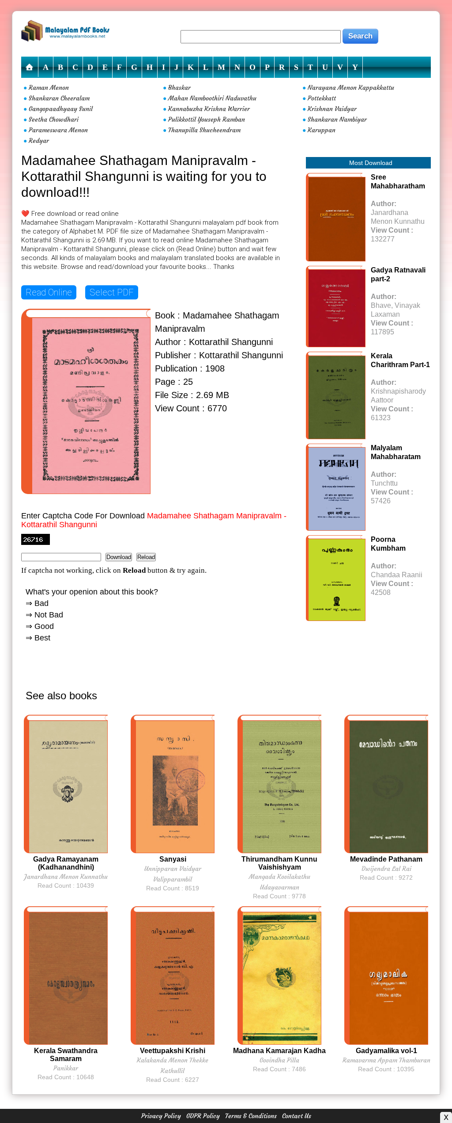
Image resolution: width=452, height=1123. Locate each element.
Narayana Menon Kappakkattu (351, 88)
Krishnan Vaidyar (332, 109)
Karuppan (321, 130)
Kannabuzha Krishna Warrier (209, 109)
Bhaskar (179, 88)
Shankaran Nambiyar (337, 119)
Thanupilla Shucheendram (204, 130)
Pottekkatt (322, 98)
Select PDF (112, 292)
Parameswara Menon (58, 130)
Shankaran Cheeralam (59, 98)
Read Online (49, 292)
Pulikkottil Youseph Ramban (206, 119)
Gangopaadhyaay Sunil (61, 109)
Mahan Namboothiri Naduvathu (212, 98)
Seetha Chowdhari (54, 119)
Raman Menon (49, 88)
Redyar (39, 141)
